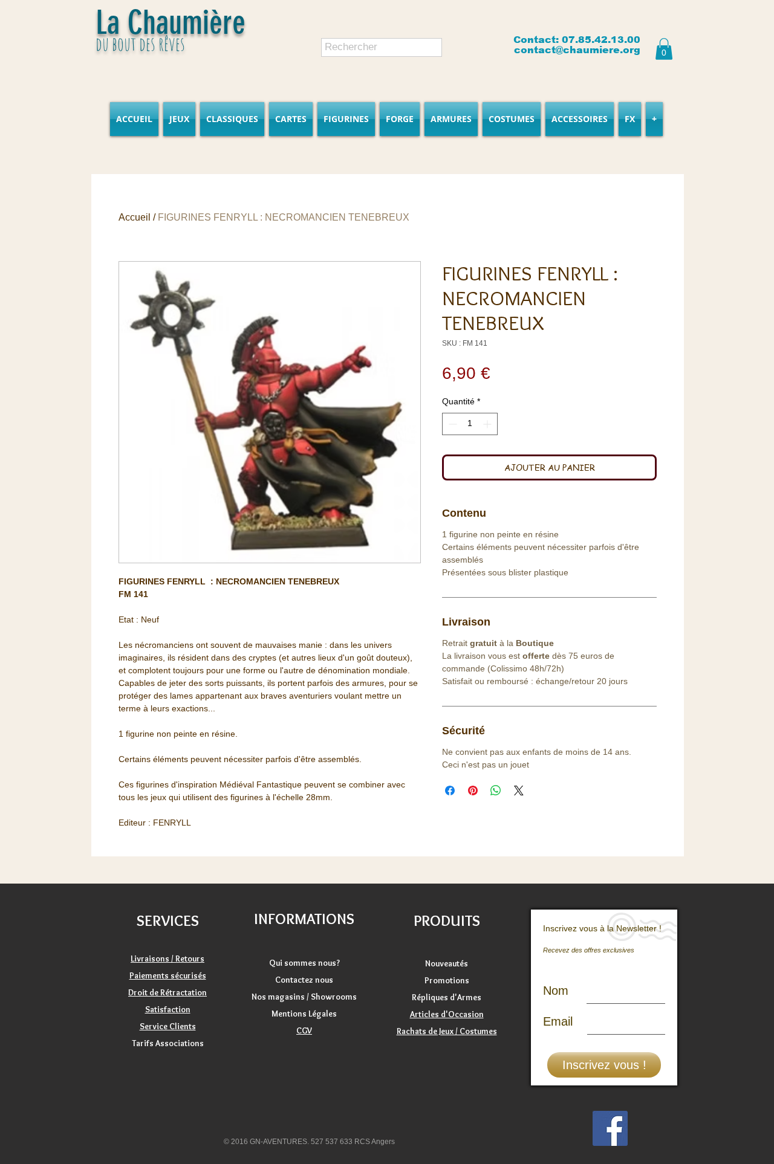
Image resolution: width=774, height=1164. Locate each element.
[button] (664, 49)
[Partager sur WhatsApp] (496, 790)
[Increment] (488, 424)
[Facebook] (610, 1128)
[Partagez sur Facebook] (450, 790)
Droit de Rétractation (167, 992)
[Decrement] (451, 424)
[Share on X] (519, 790)
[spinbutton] (470, 424)
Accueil (135, 217)
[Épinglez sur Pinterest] (473, 790)
